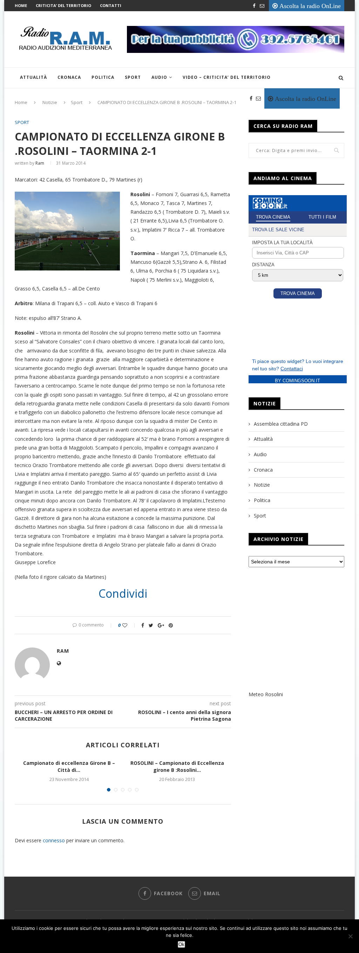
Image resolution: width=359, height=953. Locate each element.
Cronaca (69, 77)
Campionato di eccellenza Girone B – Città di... (69, 766)
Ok (181, 944)
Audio (159, 77)
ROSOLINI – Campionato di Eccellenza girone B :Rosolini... (177, 766)
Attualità (33, 77)
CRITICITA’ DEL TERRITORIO (63, 5)
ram (39, 163)
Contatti (110, 5)
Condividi (123, 593)
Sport (133, 77)
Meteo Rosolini (266, 694)
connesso (54, 840)
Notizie (262, 484)
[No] (350, 936)
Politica (103, 77)
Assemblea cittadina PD (281, 423)
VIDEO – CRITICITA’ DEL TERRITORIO (227, 77)
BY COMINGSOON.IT (297, 380)
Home (21, 5)
